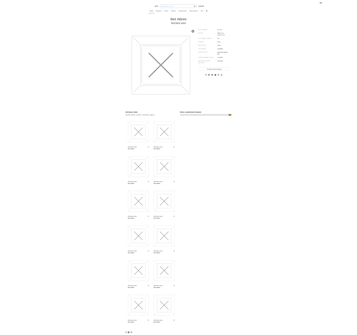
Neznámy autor (178, 23)
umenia (201, 6)
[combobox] (178, 6)
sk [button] (321, 3)
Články (173, 11)
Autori (166, 11)
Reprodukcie (193, 11)
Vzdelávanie (182, 11)
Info (202, 11)
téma (218, 42)
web (156, 6)
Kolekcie (159, 11)
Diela (151, 11)
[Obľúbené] (207, 11)
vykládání (220, 48)
